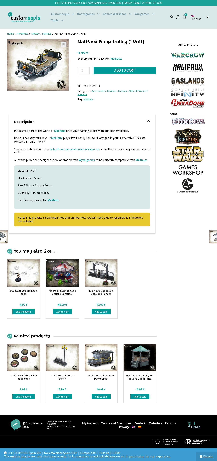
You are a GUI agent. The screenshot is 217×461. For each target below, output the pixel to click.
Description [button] (24, 121)
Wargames (142, 14)
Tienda (195, 427)
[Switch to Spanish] (139, 427)
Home (10, 33)
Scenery (82, 94)
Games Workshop (114, 14)
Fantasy (35, 33)
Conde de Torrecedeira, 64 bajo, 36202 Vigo (59, 422)
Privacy (124, 427)
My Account (90, 423)
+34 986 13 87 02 (57, 426)
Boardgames (86, 14)
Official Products (138, 91)
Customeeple (60, 14)
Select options (23, 311)
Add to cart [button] (62, 311)
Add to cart (124, 70)
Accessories (99, 91)
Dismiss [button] (208, 456)
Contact (139, 423)
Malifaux (46, 33)
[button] (63, 44)
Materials (155, 423)
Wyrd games (87, 160)
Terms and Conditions (116, 423)
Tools (54, 20)
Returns (170, 423)
